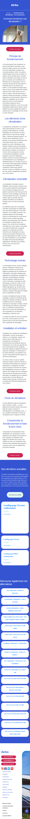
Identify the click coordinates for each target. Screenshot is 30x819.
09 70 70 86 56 (8, 757)
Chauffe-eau (5, 782)
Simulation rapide (15, 391)
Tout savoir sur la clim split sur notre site (15, 713)
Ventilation (5, 774)
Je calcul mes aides (15, 253)
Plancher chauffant (7, 789)
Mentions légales (6, 803)
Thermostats (5, 784)
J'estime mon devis (15, 49)
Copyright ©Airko (6, 815)
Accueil (8, 13)
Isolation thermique (7, 779)
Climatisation (5, 776)
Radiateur (4, 787)
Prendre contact (15, 455)
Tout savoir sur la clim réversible (15, 705)
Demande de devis (8, 764)
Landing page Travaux (11, 539)
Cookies (4, 810)
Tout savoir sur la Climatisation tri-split (15, 722)
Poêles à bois (5, 794)
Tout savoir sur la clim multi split (15, 696)
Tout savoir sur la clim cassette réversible (15, 678)
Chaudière (5, 797)
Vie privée (4, 813)
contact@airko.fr (9, 760)
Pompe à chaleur (6, 771)
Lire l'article (7, 514)
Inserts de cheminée (7, 792)
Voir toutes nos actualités (15, 494)
